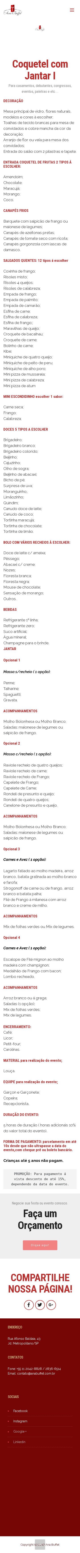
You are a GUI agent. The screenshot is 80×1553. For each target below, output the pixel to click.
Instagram (20, 1421)
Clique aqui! (40, 1245)
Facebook (20, 1411)
